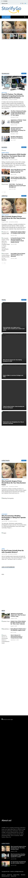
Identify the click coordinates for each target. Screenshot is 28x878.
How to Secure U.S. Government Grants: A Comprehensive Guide (16, 636)
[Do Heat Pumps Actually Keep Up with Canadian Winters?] (6, 861)
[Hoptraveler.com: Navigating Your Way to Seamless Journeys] (14, 418)
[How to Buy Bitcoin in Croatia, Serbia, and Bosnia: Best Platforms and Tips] (6, 169)
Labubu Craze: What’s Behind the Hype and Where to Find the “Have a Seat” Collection (18, 623)
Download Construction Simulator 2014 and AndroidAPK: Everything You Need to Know (18, 129)
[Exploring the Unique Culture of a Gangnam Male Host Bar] (6, 232)
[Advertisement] (14, 56)
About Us (4, 874)
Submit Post (13, 876)
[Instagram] (24, 3)
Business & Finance (5, 152)
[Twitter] (22, 3)
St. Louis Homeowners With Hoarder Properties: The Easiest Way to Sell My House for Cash (14, 156)
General (3, 548)
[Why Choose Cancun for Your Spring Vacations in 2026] (14, 348)
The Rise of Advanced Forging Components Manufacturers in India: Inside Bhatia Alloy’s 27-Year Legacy (18, 113)
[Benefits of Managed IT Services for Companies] (6, 136)
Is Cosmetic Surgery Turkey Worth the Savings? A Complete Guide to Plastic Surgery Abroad (18, 240)
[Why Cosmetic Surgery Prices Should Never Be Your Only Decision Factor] (14, 27)
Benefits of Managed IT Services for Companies (17, 137)
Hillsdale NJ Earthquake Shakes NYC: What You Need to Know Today (18, 615)
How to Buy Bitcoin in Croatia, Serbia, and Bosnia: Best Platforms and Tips (18, 171)
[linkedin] (25, 3)
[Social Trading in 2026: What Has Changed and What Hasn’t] (6, 177)
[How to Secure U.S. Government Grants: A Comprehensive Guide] (6, 635)
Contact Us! (9, 874)
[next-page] (5, 142)
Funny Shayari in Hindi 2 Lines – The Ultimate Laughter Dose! (18, 629)
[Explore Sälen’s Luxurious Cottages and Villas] (14, 371)
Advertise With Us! (5, 876)
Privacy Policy (16, 874)
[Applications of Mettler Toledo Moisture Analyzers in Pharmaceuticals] (6, 120)
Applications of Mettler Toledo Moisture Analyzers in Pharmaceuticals (18, 121)
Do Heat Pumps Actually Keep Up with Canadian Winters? (18, 862)
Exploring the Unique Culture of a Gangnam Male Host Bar (18, 232)
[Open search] (25, 17)
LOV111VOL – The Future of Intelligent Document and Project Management (17, 186)
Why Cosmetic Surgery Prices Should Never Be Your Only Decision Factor (14, 218)
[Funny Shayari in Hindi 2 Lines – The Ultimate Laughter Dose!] (6, 629)
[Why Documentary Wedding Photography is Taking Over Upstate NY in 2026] (6, 854)
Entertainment (4, 514)
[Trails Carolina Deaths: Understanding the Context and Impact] (14, 395)
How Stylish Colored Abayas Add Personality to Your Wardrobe (18, 255)
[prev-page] (3, 142)
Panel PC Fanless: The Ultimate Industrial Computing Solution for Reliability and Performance (13, 96)
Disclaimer (23, 874)
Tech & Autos (4, 92)
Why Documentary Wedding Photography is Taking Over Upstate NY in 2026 (14, 517)
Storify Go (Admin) (13, 99)
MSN (3, 574)
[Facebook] (21, 3)
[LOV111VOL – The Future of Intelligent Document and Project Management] (5, 184)
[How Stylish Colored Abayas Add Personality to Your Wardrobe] (6, 253)
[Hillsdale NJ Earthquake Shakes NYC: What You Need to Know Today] (6, 613)
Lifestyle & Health (5, 214)
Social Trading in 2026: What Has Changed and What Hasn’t (18, 178)
